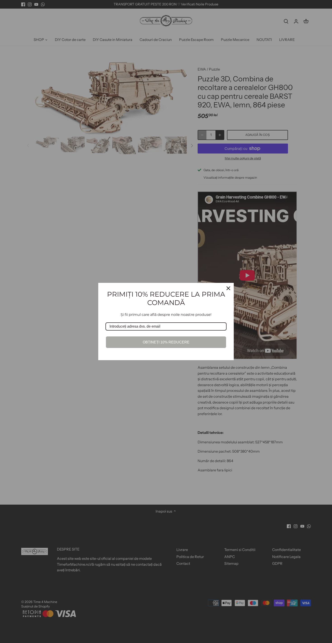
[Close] (228, 288)
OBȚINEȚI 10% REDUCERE (166, 342)
